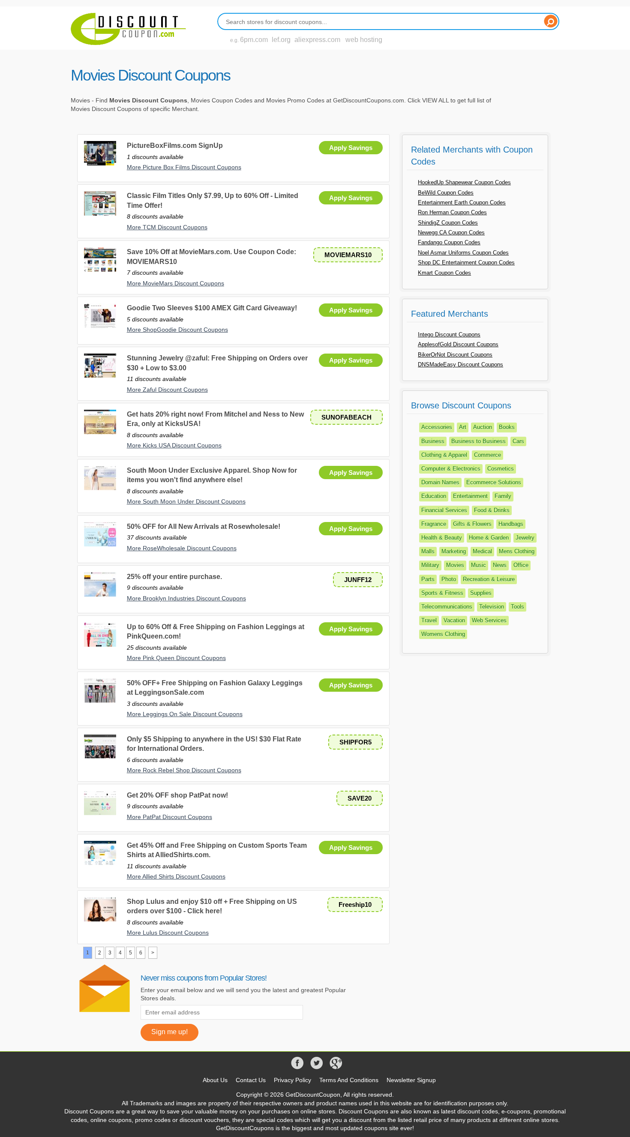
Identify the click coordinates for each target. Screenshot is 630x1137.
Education (433, 496)
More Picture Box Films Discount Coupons (184, 167)
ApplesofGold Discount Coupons (458, 344)
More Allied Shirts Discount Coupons (176, 876)
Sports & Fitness (442, 593)
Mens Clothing (516, 551)
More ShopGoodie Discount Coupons (177, 329)
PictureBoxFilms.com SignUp (175, 145)
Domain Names (440, 482)
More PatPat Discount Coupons (169, 816)
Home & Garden (489, 537)
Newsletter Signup (411, 1080)
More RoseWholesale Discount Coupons (182, 548)
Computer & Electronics (450, 468)
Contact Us (251, 1080)
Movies (455, 565)
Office (520, 565)
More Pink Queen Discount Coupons (176, 657)
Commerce (487, 455)
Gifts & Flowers (472, 524)
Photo (448, 579)
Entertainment (470, 496)
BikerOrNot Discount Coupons (455, 354)
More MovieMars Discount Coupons (175, 283)
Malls (428, 551)
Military (430, 565)
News (500, 565)
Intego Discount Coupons (449, 334)
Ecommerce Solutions (493, 482)
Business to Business (478, 441)
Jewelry (525, 537)
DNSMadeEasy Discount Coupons (460, 364)
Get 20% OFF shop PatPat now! (177, 795)
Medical (482, 551)
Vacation (454, 620)
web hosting (363, 39)
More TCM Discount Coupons (167, 227)
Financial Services (444, 510)
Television (491, 606)
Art (462, 427)
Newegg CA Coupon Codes (451, 232)
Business (432, 441)
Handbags (510, 524)
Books (507, 427)
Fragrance (433, 524)
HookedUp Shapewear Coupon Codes (464, 182)
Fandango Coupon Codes (449, 242)
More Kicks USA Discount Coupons (174, 445)
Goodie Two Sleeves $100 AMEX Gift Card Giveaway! (212, 308)
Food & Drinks (492, 510)
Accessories (436, 427)
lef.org (281, 39)
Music (478, 565)
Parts (428, 579)
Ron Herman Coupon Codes (452, 212)
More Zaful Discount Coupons (167, 389)
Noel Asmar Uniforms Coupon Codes (463, 252)
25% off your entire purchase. (174, 576)
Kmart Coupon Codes (444, 273)
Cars (518, 441)
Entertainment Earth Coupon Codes (462, 202)
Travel (429, 620)
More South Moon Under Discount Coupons (186, 501)
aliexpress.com (317, 39)
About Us (215, 1080)
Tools (517, 606)
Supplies (481, 593)
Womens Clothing (443, 634)
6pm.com (254, 39)
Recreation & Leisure (489, 579)
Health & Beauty (441, 537)
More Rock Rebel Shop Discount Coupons (184, 770)
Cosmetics (500, 468)
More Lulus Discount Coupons (168, 932)
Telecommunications (446, 606)
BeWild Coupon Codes (446, 192)
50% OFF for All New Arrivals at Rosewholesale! (203, 526)
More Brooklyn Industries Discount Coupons (186, 598)
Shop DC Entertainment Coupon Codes (466, 262)
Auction (482, 427)
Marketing (453, 551)
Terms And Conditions (348, 1080)
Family (503, 496)
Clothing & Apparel (444, 455)
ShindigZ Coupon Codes (448, 222)
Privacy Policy (292, 1080)
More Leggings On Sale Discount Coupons (185, 714)
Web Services (489, 620)
